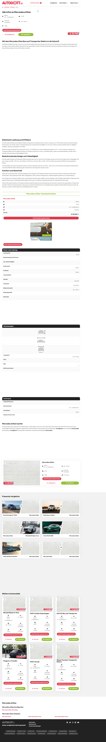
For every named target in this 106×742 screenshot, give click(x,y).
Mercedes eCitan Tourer (61, 716)
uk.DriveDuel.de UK (72, 731)
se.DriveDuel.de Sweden (51, 733)
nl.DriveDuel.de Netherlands (10, 733)
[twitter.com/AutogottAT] (70, 722)
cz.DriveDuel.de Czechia (31, 733)
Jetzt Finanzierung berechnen (11, 30)
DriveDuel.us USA (31, 731)
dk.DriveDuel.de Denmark (62, 733)
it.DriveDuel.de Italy (41, 733)
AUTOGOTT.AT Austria (22, 731)
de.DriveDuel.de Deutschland (41, 731)
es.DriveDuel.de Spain (63, 731)
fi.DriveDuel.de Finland (73, 733)
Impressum (32, 722)
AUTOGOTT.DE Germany (10, 731)
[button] (63, 3)
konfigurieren (10, 34)
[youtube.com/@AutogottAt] (78, 722)
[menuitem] (53, 3)
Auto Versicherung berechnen (12, 244)
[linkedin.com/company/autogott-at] (75, 722)
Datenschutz (32, 724)
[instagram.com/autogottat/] (72, 722)
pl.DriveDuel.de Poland (21, 733)
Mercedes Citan (6, 716)
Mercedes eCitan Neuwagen (10, 710)
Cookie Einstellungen (35, 726)
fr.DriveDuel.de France (53, 731)
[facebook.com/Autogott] (67, 722)
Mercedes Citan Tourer (34, 716)
